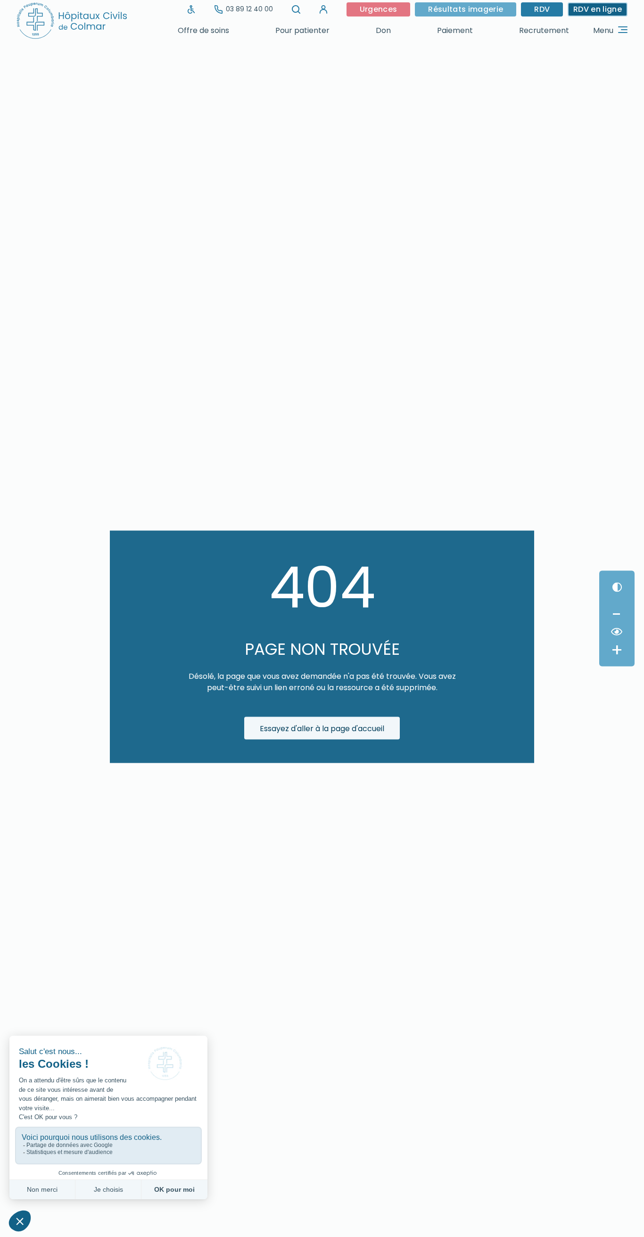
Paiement (455, 30)
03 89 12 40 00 (249, 9)
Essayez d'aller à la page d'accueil (322, 728)
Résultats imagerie (465, 9)
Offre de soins (203, 30)
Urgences (378, 9)
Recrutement (544, 30)
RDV (542, 9)
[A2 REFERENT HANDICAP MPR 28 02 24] (191, 9)
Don (383, 30)
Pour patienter (302, 30)
